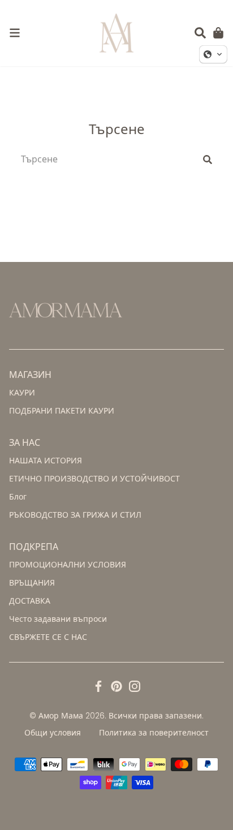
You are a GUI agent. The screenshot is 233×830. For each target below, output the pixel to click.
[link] (14, 32)
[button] (200, 32)
